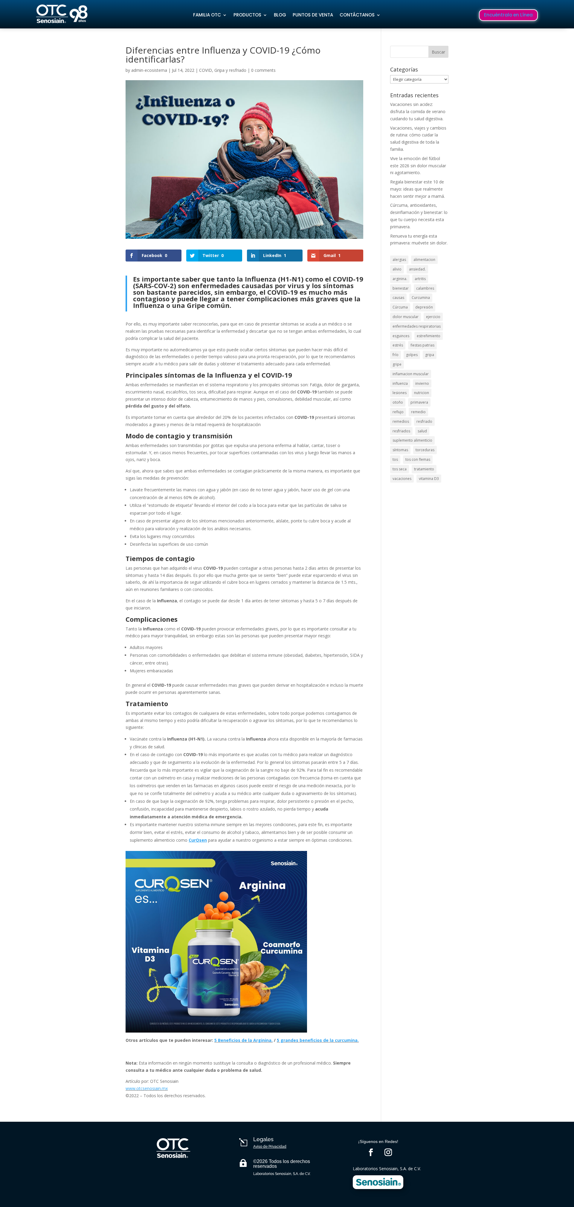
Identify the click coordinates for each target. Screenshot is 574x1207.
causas (398, 297)
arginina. (400, 278)
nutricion (421, 392)
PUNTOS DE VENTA (313, 15)
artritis (420, 278)
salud (422, 431)
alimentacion (424, 259)
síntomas (400, 449)
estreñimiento (428, 335)
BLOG (280, 15)
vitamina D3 (429, 478)
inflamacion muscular (411, 373)
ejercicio (433, 316)
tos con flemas (417, 459)
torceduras (425, 449)
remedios (401, 421)
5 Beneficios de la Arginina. (243, 1040)
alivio (397, 269)
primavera (419, 402)
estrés (398, 345)
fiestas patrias (422, 345)
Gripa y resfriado (230, 70)
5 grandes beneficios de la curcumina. (318, 1040)
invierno (422, 383)
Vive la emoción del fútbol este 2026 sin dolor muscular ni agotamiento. (418, 166)
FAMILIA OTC (207, 15)
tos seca (400, 469)
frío (396, 354)
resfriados (401, 431)
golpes (412, 354)
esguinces (401, 335)
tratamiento (424, 469)
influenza (400, 383)
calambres (425, 288)
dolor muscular (406, 316)
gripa (429, 354)
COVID (205, 70)
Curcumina (421, 297)
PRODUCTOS (247, 15)
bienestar (401, 288)
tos (395, 459)
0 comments (263, 70)
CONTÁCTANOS (357, 15)
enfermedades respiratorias (417, 326)
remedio (418, 411)
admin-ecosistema (149, 70)
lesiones (400, 392)
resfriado (424, 421)
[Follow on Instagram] (388, 1152)
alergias (399, 259)
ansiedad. (417, 269)
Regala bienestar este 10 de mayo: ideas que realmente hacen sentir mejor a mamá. (417, 189)
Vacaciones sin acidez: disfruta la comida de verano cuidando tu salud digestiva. (417, 111)
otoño (398, 402)
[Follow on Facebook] (370, 1152)
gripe (397, 364)
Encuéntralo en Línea (508, 15)
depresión (424, 307)
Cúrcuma (400, 307)
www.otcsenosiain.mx (147, 1088)
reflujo (398, 411)
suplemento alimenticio (412, 440)
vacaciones (402, 478)
